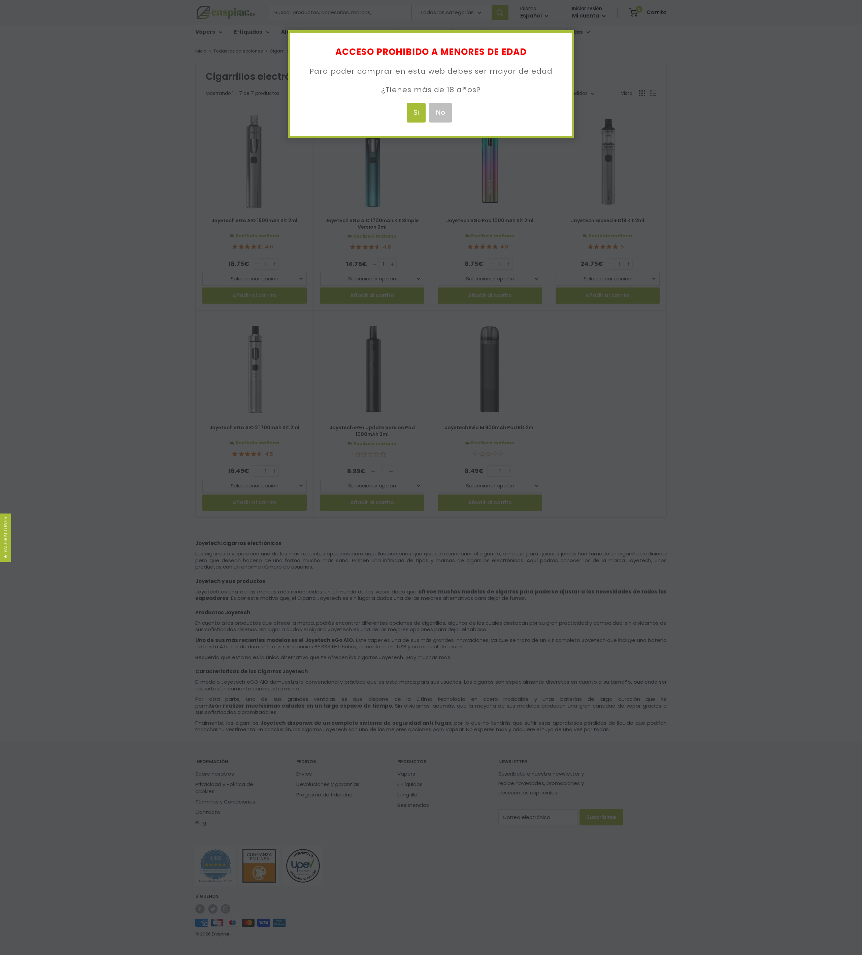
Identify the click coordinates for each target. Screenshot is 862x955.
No (440, 112)
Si (416, 112)
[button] (5, 538)
